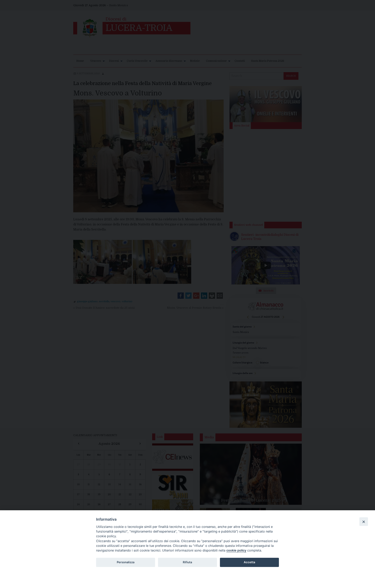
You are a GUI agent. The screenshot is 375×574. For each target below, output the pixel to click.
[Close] (363, 521)
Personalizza (125, 562)
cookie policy (236, 550)
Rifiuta (187, 562)
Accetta (249, 562)
